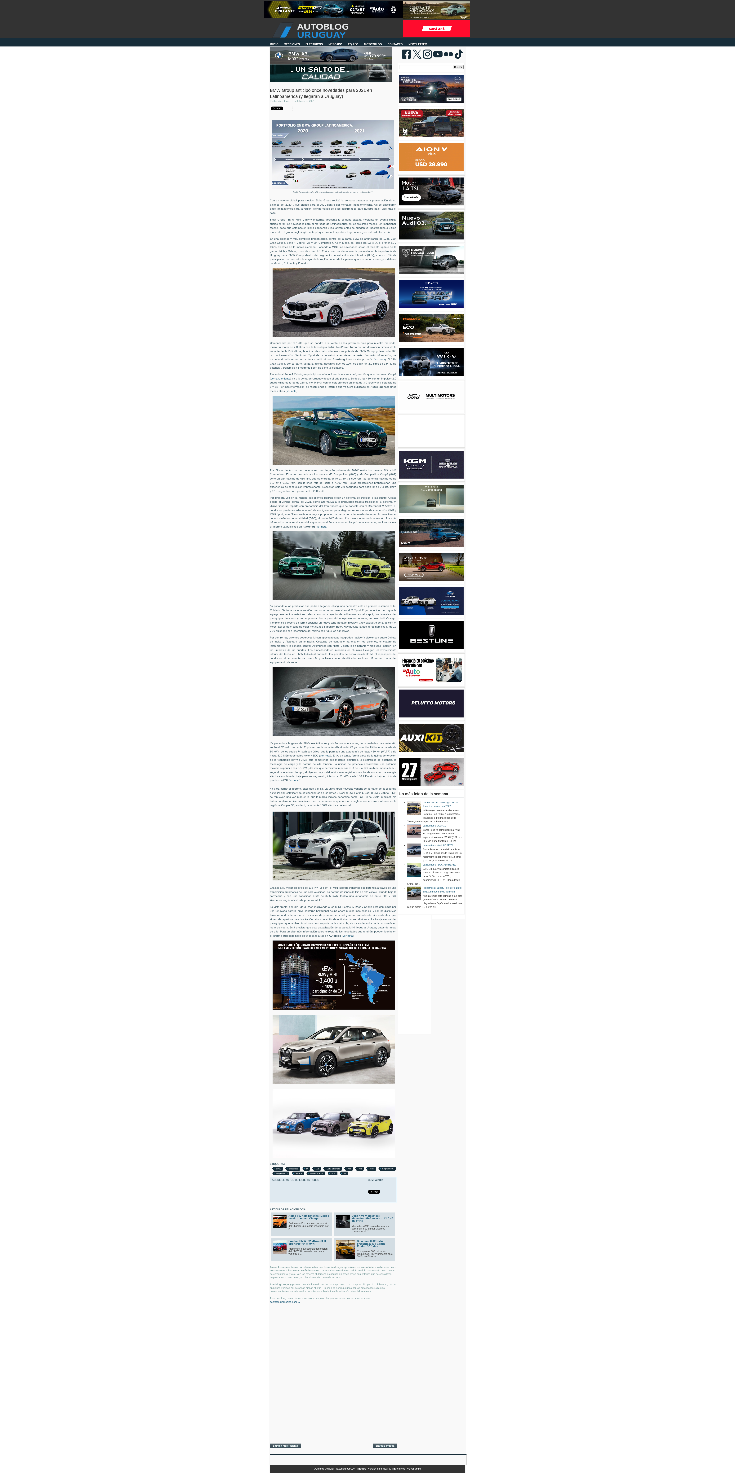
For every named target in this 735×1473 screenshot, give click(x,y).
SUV (333, 1173)
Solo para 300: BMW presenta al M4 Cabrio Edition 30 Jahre (371, 1243)
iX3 (317, 1169)
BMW (278, 1169)
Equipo (362, 1468)
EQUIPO (353, 44)
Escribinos (399, 1468)
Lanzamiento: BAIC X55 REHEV (439, 864)
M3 (349, 1169)
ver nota (380, 359)
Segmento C (388, 1169)
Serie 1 (299, 1173)
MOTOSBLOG (373, 44)
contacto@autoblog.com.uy (285, 1301)
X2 (345, 1173)
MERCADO (335, 44)
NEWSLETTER (417, 44)
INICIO (274, 44)
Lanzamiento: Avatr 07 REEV (438, 845)
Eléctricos (293, 1169)
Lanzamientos (333, 1169)
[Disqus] (333, 1391)
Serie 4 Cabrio (316, 1173)
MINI (372, 1169)
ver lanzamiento (280, 378)
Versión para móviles (380, 1468)
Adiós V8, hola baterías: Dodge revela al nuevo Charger (308, 1217)
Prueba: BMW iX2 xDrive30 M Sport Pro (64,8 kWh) (307, 1242)
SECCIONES (292, 44)
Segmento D (281, 1173)
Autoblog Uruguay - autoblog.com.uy (334, 1468)
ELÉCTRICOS (314, 44)
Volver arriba (414, 1468)
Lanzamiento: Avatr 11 (434, 825)
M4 (360, 1169)
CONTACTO (395, 44)
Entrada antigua (385, 1445)
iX (307, 1169)
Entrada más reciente (285, 1445)
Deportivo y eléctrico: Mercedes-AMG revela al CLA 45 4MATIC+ (372, 1218)
